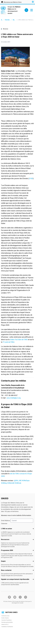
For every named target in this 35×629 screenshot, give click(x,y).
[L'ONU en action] (33, 528)
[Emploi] (33, 561)
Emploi (3, 561)
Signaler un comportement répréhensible (15, 579)
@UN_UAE (18, 480)
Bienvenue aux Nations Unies (13, 2)
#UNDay (4, 483)
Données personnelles (7, 622)
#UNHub (18, 483)
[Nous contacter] (33, 570)
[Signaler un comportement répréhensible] (33, 579)
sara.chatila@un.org (14, 398)
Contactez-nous (5, 615)
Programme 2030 (7, 550)
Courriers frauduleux (6, 620)
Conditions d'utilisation (7, 626)
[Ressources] (33, 539)
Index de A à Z (5, 624)
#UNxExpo (26, 480)
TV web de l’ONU (8, 342)
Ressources (5, 539)
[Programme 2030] (33, 550)
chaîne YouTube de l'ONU (19, 339)
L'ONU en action (6, 528)
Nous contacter (6, 570)
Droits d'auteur (5, 618)
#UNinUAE (11, 483)
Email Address (5, 520)
